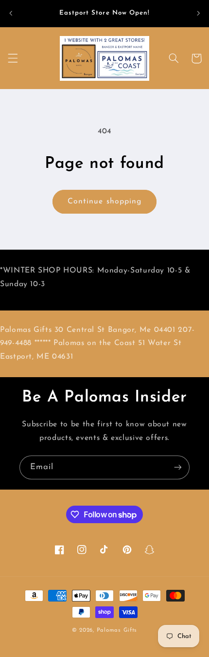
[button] (12, 58)
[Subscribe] (178, 467)
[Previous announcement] (10, 13)
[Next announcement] (198, 13)
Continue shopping (104, 201)
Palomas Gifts (117, 630)
